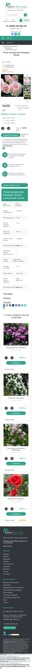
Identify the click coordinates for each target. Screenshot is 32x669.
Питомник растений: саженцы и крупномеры (15, 541)
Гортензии (7, 585)
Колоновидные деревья (12, 590)
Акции (5, 571)
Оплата (7, 298)
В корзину (16, 363)
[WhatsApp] (18, 35)
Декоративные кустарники (13, 587)
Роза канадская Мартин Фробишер (16, 449)
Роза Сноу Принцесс (16, 398)
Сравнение (13, 21)
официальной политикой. (9, 641)
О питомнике (8, 564)
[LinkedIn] (16, 305)
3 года (10, 120)
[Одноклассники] (7, 305)
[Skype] (25, 305)
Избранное (6, 21)
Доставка (8, 293)
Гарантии (6, 566)
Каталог (6, 556)
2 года (10, 118)
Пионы (5, 602)
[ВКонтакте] (4, 305)
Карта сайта (7, 546)
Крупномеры (8, 592)
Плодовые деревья (10, 595)
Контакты (6, 574)
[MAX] (12, 35)
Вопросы (6, 569)
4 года (10, 123)
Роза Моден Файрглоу (16, 498)
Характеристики (11, 185)
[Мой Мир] (10, 305)
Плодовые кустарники (11, 597)
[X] (13, 305)
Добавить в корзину (10, 135)
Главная (6, 554)
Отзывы (7, 302)
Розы (5, 600)
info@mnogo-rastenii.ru (11, 619)
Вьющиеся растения (11, 582)
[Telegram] (15, 35)
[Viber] (19, 305)
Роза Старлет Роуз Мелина (16, 347)
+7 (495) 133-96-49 (16, 26)
